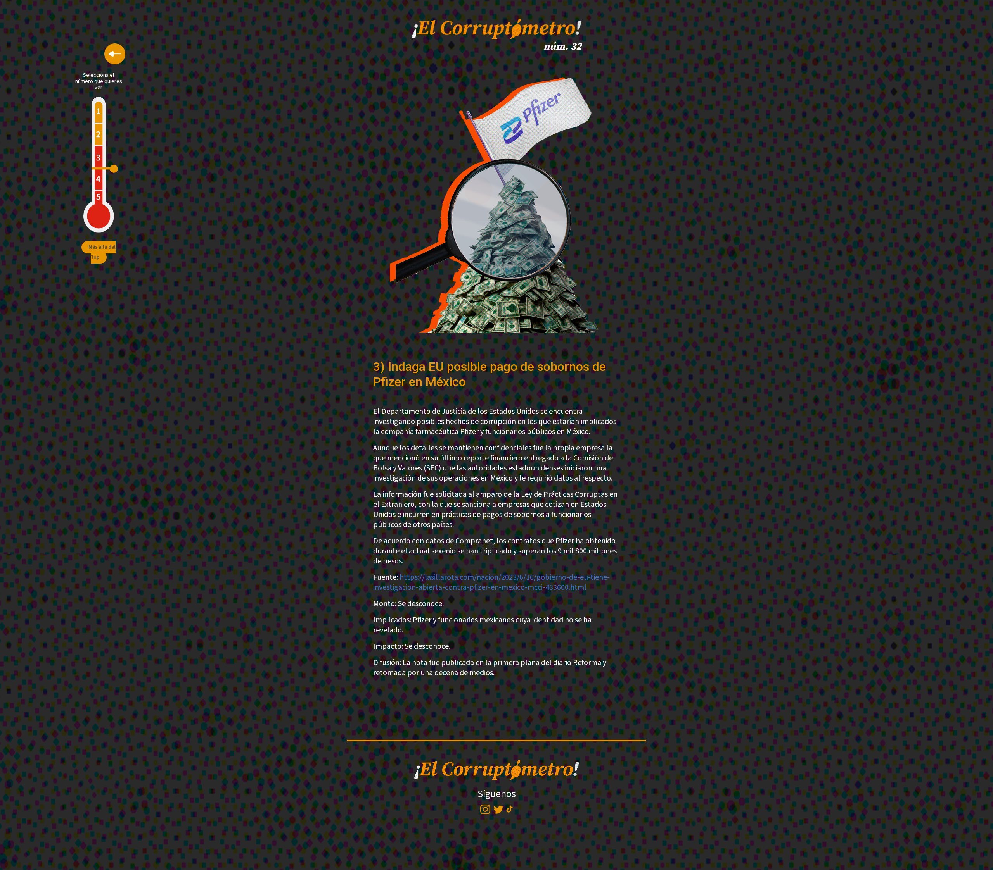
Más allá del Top (102, 252)
